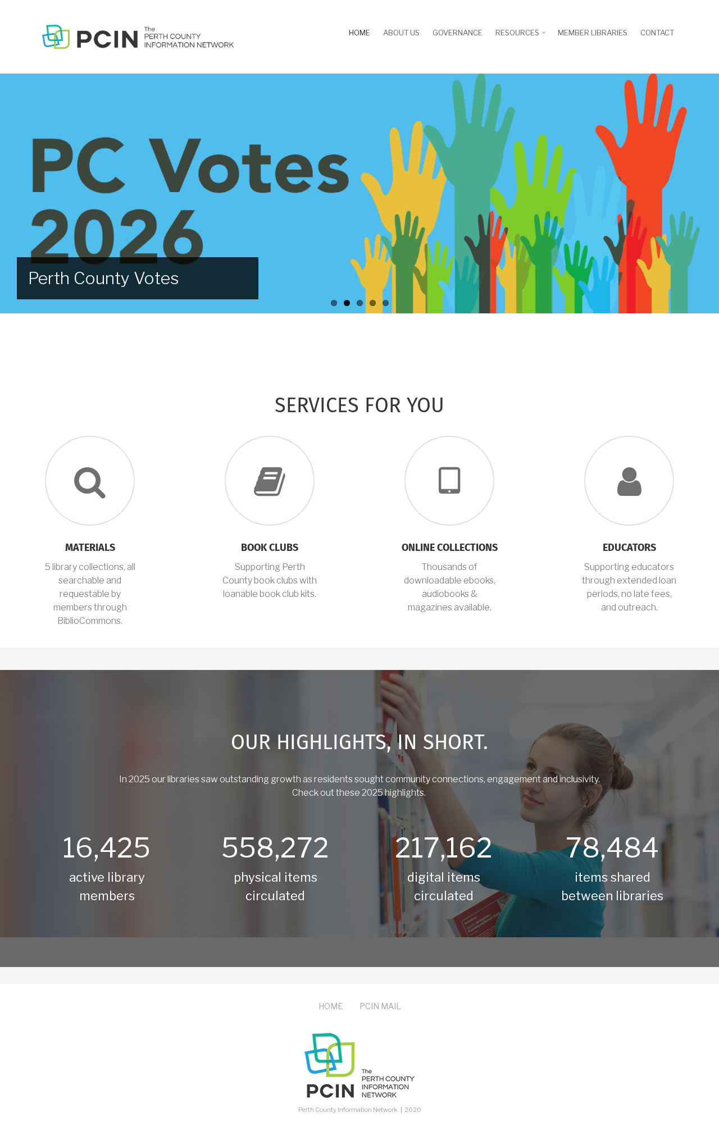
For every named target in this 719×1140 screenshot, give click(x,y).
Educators (629, 548)
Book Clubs (269, 548)
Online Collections (450, 548)
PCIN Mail (380, 1006)
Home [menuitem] (359, 32)
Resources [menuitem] (521, 36)
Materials (90, 548)
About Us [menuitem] (401, 32)
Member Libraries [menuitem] (592, 32)
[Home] (137, 35)
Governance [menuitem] (458, 32)
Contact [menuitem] (657, 32)
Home (330, 1006)
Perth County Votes (103, 278)
